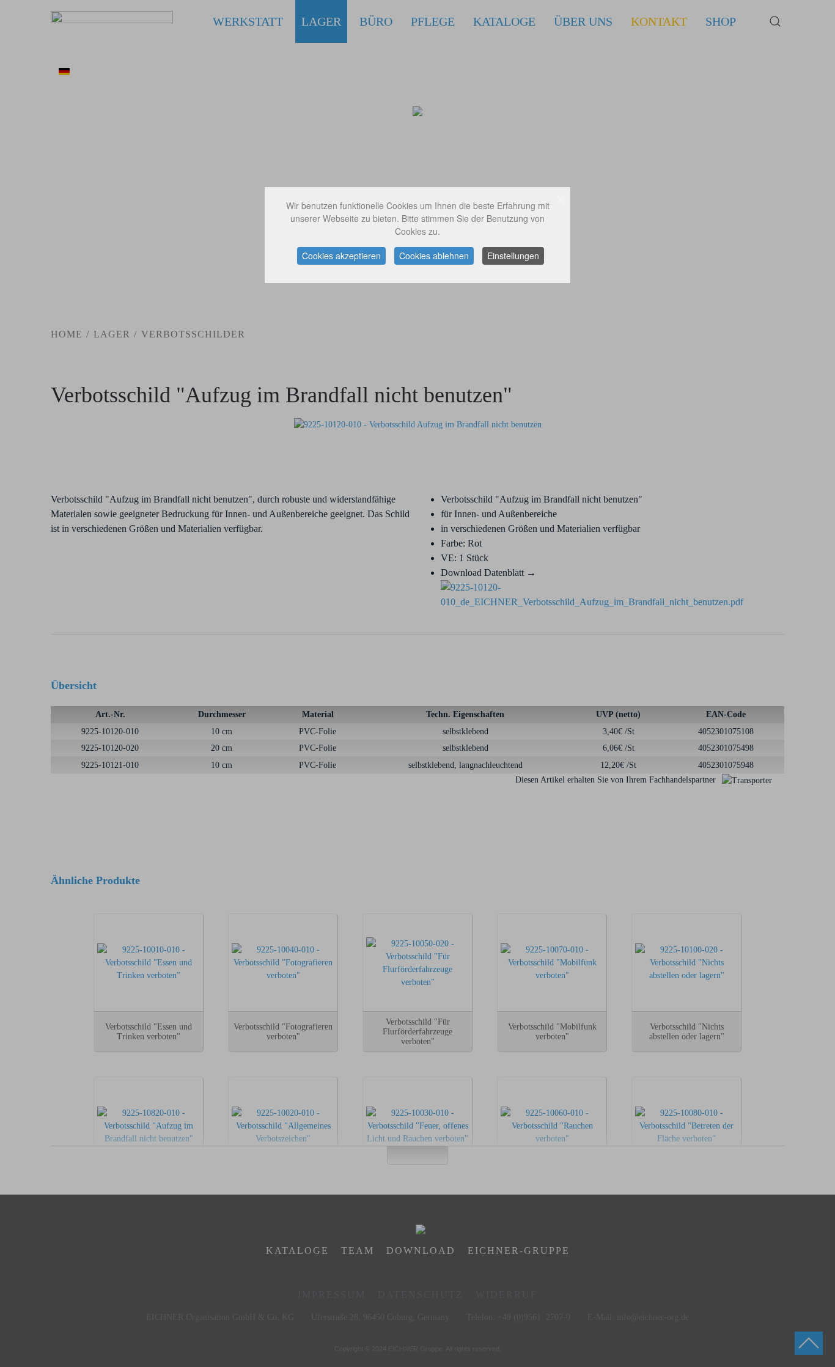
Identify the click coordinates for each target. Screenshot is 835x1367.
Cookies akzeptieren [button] (341, 255)
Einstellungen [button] (513, 255)
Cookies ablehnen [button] (434, 255)
